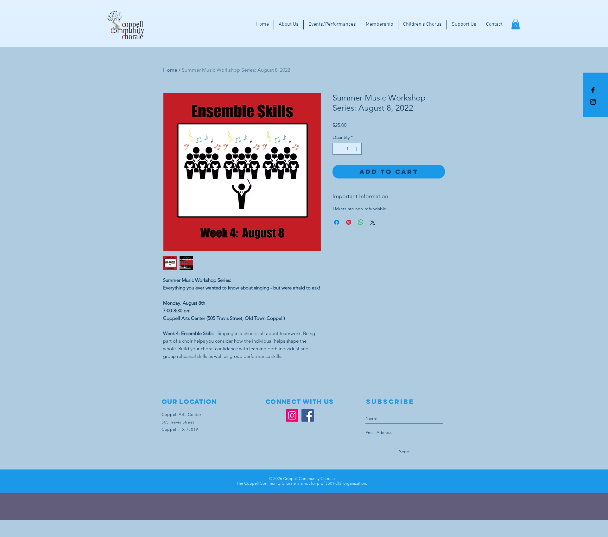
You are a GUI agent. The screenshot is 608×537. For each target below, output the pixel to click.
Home (170, 70)
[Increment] (357, 148)
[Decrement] (337, 148)
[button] (515, 24)
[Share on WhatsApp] (360, 222)
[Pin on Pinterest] (348, 222)
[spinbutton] (347, 148)
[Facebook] (307, 415)
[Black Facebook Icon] (593, 90)
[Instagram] (593, 102)
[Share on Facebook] (336, 222)
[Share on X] (373, 222)
